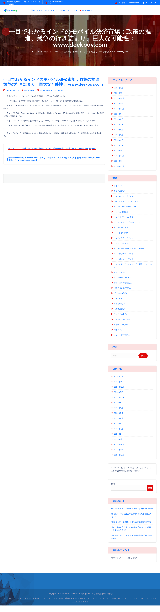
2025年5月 (118, 135)
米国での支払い (120, 309)
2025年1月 (118, 150)
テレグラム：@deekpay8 (129, 3)
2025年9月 (118, 114)
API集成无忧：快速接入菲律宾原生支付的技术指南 (131, 522)
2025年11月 (118, 103)
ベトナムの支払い (121, 324)
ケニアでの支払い (121, 314)
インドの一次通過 (121, 227)
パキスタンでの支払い (122, 288)
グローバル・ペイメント (65, 10)
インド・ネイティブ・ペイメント (127, 222)
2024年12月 (119, 156)
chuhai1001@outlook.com (56, 3)
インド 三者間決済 (121, 212)
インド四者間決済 (121, 232)
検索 (113, 484)
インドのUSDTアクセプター (51, 90)
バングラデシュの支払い (123, 277)
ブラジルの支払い (121, 293)
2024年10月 (119, 166)
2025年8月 (118, 119)
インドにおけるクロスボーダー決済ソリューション (133, 265)
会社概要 (97, 593)
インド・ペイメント (44, 10)
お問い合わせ (107, 593)
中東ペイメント (120, 186)
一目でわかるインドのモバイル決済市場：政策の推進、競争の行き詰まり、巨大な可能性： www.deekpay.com (83, 51)
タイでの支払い (120, 303)
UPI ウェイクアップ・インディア (127, 201)
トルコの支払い (120, 272)
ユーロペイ (118, 298)
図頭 (33, 10)
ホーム (34, 51)
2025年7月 (118, 124)
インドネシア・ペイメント (124, 196)
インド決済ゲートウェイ (123, 253)
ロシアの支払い (120, 191)
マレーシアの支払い (122, 335)
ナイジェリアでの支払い (123, 283)
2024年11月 (118, 161)
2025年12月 (119, 98)
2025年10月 (119, 108)
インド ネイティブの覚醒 (124, 217)
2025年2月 (118, 145)
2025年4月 (118, 140)
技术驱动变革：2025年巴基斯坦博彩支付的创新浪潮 (132, 508)
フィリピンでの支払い (122, 319)
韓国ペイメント (120, 330)
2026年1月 (118, 93)
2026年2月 (118, 88)
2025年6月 (118, 129)
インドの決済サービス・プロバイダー (129, 248)
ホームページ (9, 598)
